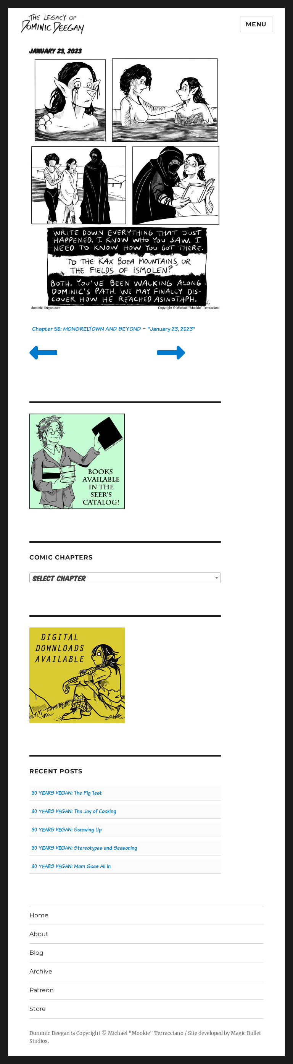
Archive (40, 971)
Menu (256, 24)
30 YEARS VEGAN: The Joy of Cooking (74, 811)
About (38, 934)
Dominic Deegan (49, 1033)
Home (38, 915)
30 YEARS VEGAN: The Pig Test (67, 793)
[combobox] (125, 577)
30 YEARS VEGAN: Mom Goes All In (71, 866)
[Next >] (171, 362)
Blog (36, 952)
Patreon (41, 990)
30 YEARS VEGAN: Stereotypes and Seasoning (84, 848)
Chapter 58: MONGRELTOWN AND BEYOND (86, 329)
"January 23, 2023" (171, 329)
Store (37, 1008)
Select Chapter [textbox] (59, 578)
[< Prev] (43, 362)
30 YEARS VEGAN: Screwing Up (66, 829)
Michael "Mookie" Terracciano (146, 1033)
